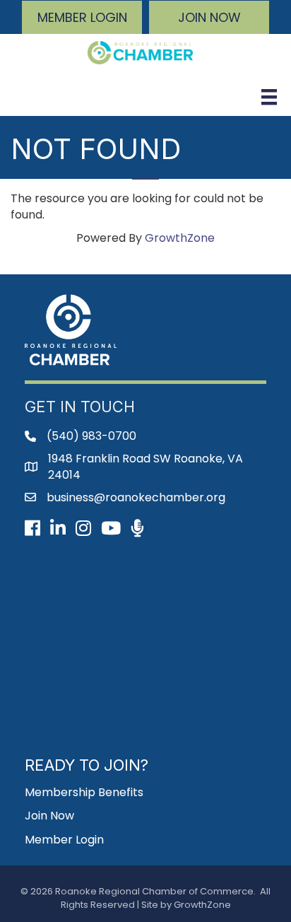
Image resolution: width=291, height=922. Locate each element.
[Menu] (269, 97)
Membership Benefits (84, 792)
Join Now (49, 815)
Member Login (64, 839)
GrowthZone (180, 238)
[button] (82, 17)
